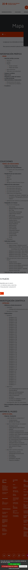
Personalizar (23, 566)
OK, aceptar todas (15, 564)
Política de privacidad (14, 568)
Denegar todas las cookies (10, 566)
